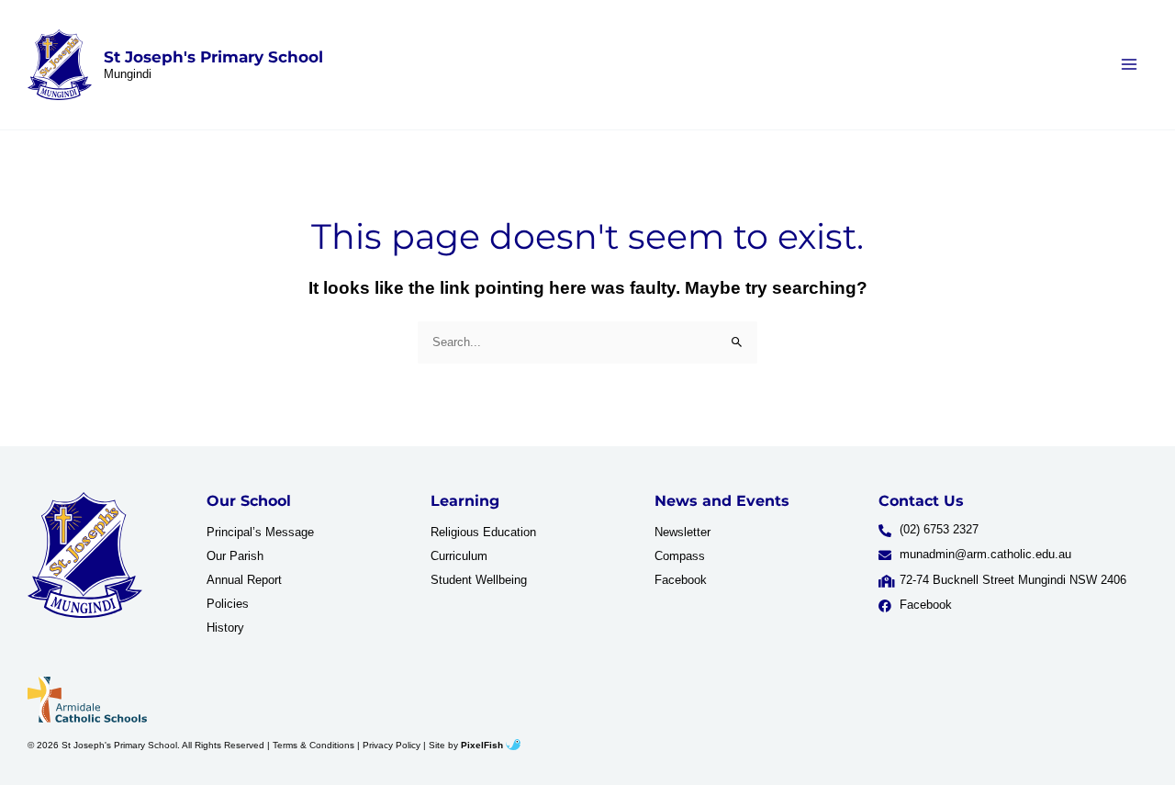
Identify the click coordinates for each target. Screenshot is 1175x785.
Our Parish (235, 556)
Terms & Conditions (313, 745)
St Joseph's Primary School (213, 57)
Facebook (681, 580)
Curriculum (459, 556)
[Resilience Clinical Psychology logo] (85, 555)
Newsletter (683, 532)
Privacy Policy (391, 745)
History (225, 627)
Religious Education (483, 532)
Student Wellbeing (479, 580)
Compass (680, 556)
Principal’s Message (260, 532)
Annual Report (244, 580)
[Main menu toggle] (1129, 65)
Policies (228, 604)
